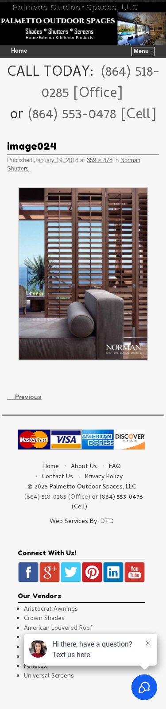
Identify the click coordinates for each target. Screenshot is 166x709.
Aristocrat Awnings (51, 609)
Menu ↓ (144, 51)
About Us (84, 467)
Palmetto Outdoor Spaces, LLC (74, 7)
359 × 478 (99, 160)
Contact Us (57, 477)
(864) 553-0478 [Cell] (91, 115)
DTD (107, 522)
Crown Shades (44, 619)
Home (19, 51)
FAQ (115, 467)
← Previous (24, 396)
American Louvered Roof (58, 629)
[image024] (83, 273)
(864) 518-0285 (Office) (57, 497)
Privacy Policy (104, 477)
